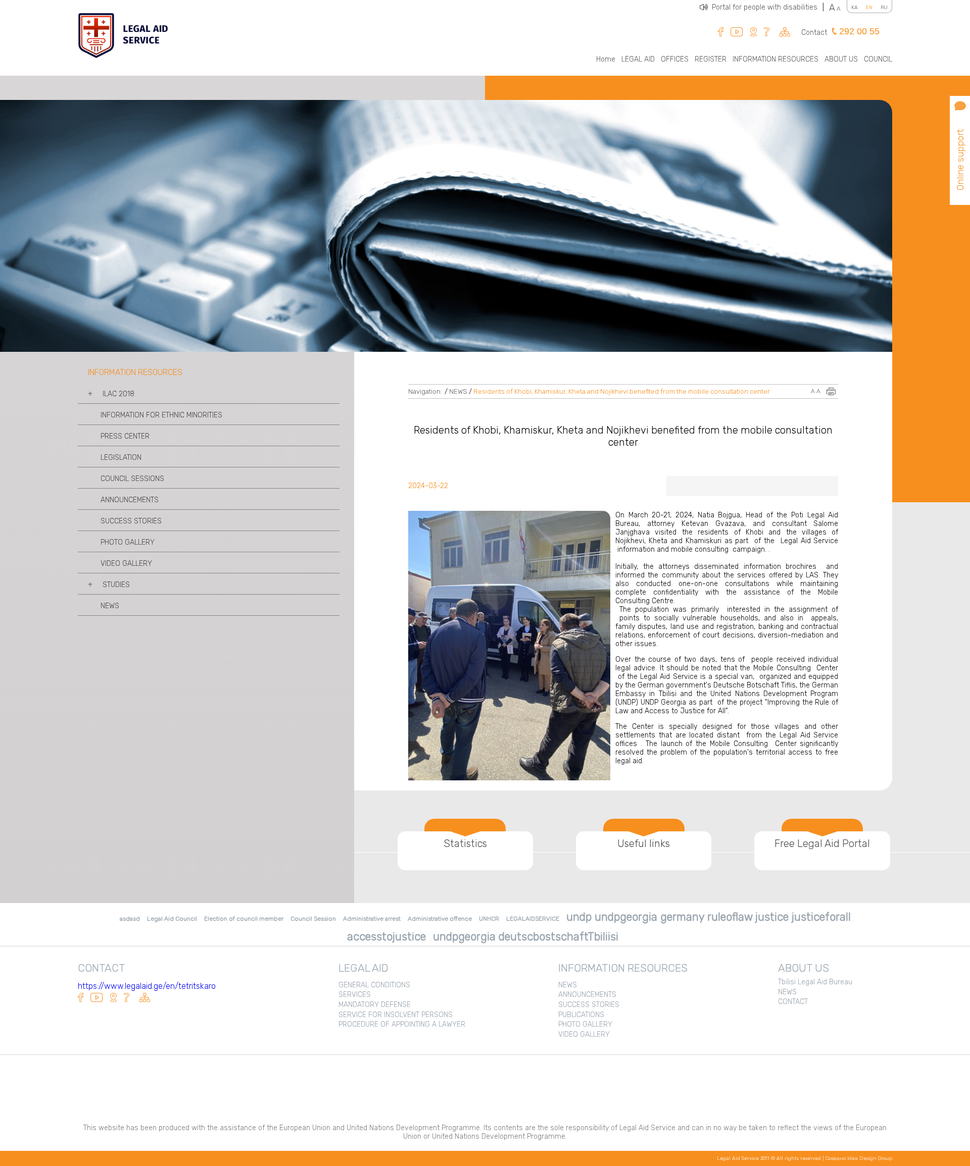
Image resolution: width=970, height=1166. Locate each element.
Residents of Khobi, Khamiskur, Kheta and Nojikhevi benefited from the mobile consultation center (621, 391)
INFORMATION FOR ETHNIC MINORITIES (161, 415)
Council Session (313, 918)
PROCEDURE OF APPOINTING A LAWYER (401, 1024)
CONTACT (793, 1001)
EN (869, 8)
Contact (814, 32)
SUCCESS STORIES (131, 521)
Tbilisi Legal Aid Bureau (815, 982)
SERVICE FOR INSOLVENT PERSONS (395, 1015)
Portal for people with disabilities (768, 7)
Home (605, 59)
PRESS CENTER (125, 436)
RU (884, 8)
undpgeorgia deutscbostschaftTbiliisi (525, 936)
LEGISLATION (121, 457)
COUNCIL (878, 59)
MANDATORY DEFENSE (374, 1004)
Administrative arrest (372, 918)
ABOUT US (841, 59)
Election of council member (243, 918)
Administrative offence (440, 918)
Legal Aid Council (172, 918)
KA (854, 8)
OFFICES (675, 59)
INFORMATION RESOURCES (775, 59)
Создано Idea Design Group (859, 1158)
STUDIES (116, 584)
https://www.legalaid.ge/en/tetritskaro (147, 986)
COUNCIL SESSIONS (132, 478)
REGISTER (710, 59)
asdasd (130, 918)
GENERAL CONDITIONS (374, 985)
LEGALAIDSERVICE (532, 918)
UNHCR (489, 918)
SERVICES (354, 994)
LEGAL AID (638, 59)
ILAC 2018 (118, 394)
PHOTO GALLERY (128, 542)
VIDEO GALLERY (126, 563)
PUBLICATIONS (581, 1015)
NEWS (110, 606)
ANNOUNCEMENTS (130, 500)
